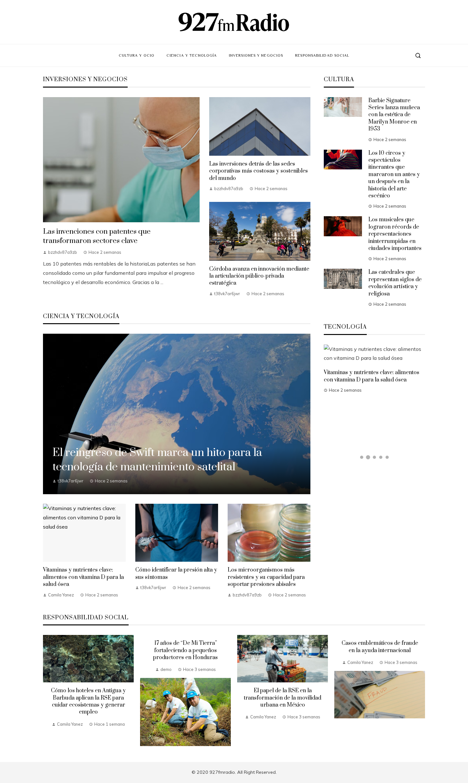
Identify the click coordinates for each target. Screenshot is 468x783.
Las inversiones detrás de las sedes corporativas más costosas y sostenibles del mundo (258, 171)
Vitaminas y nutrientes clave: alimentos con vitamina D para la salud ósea (83, 577)
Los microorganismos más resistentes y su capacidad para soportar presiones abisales (266, 577)
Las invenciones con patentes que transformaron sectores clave (97, 236)
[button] (361, 457)
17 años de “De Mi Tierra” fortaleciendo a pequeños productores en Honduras (185, 650)
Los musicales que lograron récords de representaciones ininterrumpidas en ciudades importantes (395, 234)
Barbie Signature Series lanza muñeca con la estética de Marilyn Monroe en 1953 (394, 115)
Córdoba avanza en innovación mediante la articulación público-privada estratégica (259, 276)
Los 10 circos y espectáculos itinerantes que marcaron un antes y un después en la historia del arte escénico (394, 174)
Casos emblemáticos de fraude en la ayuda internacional (380, 647)
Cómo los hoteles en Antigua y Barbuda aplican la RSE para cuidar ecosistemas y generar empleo (88, 701)
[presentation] (48, 691)
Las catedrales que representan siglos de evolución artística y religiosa (395, 283)
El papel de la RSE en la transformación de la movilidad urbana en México (282, 697)
